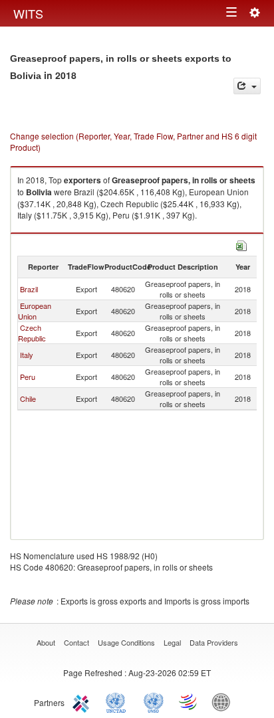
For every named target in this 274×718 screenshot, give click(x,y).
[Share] (247, 86)
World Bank (224, 701)
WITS (28, 13)
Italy (26, 354)
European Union (34, 310)
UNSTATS (153, 701)
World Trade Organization (189, 701)
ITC (83, 701)
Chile (28, 398)
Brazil (29, 289)
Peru (27, 376)
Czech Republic (32, 332)
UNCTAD (118, 701)
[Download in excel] (241, 244)
